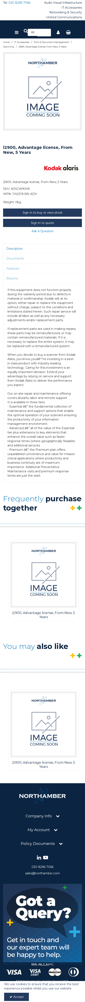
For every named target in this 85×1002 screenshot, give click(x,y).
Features (12, 268)
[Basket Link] (68, 33)
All (32, 32)
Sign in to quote (42, 223)
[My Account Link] (58, 32)
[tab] (42, 249)
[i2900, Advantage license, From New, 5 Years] (44, 575)
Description (14, 248)
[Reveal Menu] (16, 32)
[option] (42, 91)
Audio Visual (52, 3)
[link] (39, 858)
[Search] (46, 32)
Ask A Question (43, 231)
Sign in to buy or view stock (42, 212)
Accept (18, 997)
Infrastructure (72, 3)
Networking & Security (65, 12)
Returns (12, 278)
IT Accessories (71, 7)
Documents (15, 258)
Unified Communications (64, 17)
